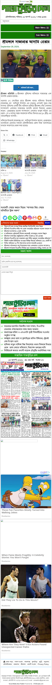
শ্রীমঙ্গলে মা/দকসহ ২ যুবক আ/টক (15, 231)
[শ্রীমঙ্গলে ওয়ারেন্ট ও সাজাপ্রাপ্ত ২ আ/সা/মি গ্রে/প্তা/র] (35, 160)
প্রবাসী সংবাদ (31, 664)
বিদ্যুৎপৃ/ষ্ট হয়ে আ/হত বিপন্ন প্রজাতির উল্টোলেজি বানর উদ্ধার (23, 226)
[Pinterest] (24, 216)
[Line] (15, 216)
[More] (39, 216)
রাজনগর (16, 664)
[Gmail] (34, 216)
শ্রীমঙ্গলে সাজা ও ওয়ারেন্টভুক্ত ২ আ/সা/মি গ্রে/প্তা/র (11, 193)
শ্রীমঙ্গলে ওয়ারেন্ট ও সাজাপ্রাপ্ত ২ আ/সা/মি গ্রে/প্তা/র (35, 169)
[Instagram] (29, 216)
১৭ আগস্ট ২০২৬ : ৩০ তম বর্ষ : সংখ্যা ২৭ (26, 360)
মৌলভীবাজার (7, 664)
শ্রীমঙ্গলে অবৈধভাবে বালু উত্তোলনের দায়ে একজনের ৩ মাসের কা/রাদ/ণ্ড (27, 245)
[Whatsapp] (10, 216)
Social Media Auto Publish (16, 684)
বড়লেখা (46, 662)
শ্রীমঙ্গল (47, 223)
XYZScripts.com (38, 684)
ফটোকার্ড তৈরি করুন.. (27, 87)
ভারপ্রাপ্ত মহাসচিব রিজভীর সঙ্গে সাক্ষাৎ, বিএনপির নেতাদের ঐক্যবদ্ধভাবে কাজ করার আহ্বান (24, 328)
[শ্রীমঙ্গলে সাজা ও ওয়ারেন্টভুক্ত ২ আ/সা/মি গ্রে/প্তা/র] (11, 185)
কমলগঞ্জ (27, 662)
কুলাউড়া (34, 662)
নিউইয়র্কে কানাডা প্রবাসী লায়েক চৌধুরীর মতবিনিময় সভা (27, 350)
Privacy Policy (43, 664)
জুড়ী (40, 662)
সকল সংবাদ (19, 662)
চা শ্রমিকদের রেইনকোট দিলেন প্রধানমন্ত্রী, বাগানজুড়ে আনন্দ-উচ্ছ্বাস (25, 233)
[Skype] (20, 216)
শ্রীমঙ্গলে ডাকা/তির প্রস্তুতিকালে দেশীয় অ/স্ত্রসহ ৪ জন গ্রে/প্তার (23, 236)
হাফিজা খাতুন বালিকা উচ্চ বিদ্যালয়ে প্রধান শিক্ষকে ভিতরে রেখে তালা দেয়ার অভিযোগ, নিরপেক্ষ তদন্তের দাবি (27, 346)
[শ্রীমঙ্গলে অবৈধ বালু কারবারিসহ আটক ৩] (11, 160)
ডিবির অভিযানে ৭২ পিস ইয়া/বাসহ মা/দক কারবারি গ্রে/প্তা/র (23, 243)
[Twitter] (5, 216)
